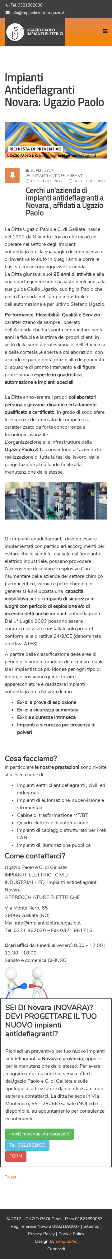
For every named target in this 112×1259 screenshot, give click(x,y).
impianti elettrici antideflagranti (51, 785)
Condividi (56, 1249)
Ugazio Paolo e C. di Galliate (54, 229)
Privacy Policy (42, 1234)
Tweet (10, 1177)
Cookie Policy (71, 1234)
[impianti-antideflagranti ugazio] (37, 32)
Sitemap (91, 1226)
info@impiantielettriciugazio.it (48, 923)
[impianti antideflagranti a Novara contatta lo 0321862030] (56, 140)
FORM (15, 1156)
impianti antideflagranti (37, 538)
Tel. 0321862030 (27, 1145)
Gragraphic (66, 1241)
